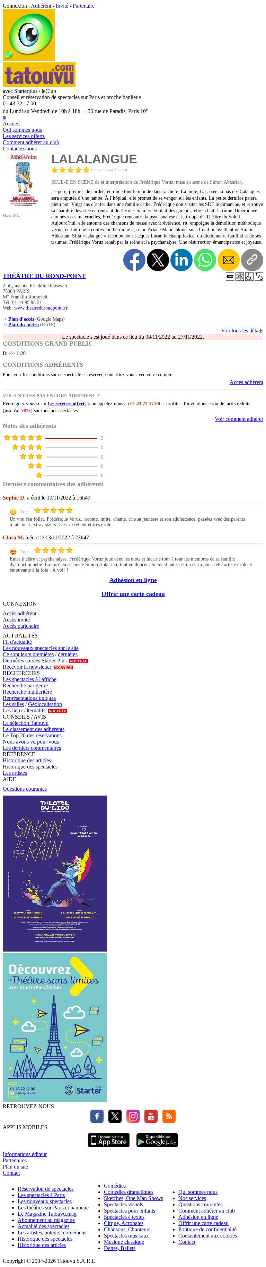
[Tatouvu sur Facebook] (97, 1121)
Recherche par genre (25, 685)
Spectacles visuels (123, 1204)
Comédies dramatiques (128, 1192)
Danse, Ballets (119, 1248)
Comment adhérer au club (31, 142)
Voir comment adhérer (239, 419)
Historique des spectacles (30, 767)
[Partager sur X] (158, 260)
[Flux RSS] (167, 1121)
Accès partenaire (21, 626)
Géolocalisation (45, 704)
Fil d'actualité (17, 642)
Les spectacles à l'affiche (29, 679)
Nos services (192, 1198)
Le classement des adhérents (33, 729)
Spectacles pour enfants (129, 1211)
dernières (68, 654)
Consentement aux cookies (207, 1236)
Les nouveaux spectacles (45, 1201)
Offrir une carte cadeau (133, 593)
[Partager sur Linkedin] (181, 260)
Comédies (115, 1186)
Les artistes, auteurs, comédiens (52, 1232)
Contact (11, 1173)
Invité (62, 6)
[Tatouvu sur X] (113, 1121)
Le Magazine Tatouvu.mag (47, 1214)
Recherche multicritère (27, 692)
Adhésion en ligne (133, 579)
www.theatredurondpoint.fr (41, 308)
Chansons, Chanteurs (127, 1229)
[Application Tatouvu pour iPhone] (108, 1148)
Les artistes (15, 773)
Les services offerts (24, 136)
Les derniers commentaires (32, 748)
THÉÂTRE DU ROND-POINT (44, 275)
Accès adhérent (246, 382)
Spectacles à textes (124, 1217)
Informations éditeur (25, 1154)
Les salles (13, 704)
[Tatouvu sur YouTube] (149, 1121)
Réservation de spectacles (45, 1189)
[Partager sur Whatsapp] (205, 260)
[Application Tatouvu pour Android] (157, 1148)
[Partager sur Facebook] (134, 260)
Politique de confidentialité (207, 1229)
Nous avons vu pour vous (31, 742)
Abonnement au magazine (46, 1220)
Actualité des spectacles (43, 1226)
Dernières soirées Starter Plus (34, 660)
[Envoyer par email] (229, 260)
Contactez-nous (20, 148)
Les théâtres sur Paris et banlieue (53, 1207)
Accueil (11, 124)
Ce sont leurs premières (28, 654)
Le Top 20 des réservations (32, 735)
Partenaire (84, 6)
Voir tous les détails (242, 330)
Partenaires (15, 1160)
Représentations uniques (29, 698)
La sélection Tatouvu (25, 723)
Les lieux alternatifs (24, 710)
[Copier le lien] (252, 260)
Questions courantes (25, 789)
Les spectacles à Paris (41, 1195)
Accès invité (16, 620)
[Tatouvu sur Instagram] (131, 1121)
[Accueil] (29, 59)
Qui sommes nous (22, 130)
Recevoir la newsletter (27, 667)
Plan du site (15, 1167)
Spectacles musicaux (126, 1236)
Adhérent (41, 6)
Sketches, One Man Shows (133, 1198)
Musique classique (124, 1242)
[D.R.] (23, 208)
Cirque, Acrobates (123, 1223)
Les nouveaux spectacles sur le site (41, 648)
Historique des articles (27, 760)
